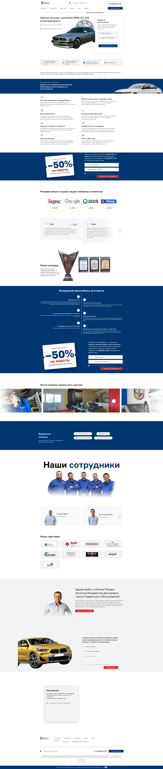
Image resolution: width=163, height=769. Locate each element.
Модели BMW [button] (53, 8)
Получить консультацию (108, 46)
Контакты (86, 8)
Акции (79, 8)
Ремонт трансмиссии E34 (65, 12)
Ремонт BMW (43, 12)
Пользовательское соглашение (80, 741)
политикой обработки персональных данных (108, 42)
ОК (106, 767)
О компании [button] (43, 8)
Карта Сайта (66, 741)
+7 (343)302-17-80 (114, 4)
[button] (120, 231)
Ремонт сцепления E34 (79, 12)
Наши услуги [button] (63, 8)
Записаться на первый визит (112, 368)
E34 (56, 12)
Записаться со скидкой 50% (108, 176)
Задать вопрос (111, 667)
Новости (72, 8)
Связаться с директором (84, 611)
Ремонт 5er (51, 12)
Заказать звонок (115, 8)
